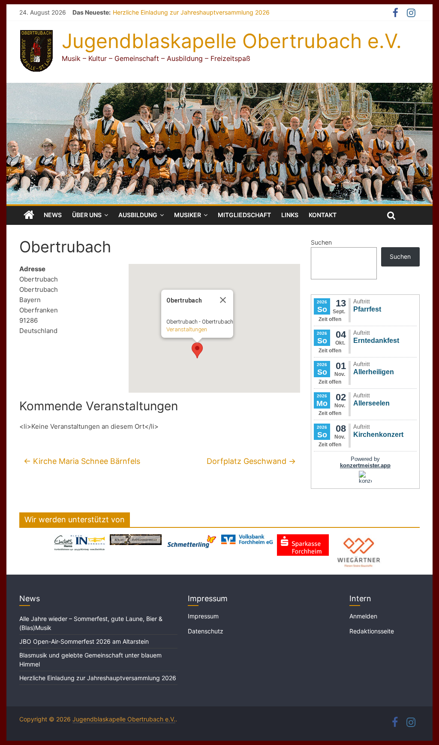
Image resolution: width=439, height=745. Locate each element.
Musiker (187, 214)
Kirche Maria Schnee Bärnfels (82, 461)
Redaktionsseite (371, 631)
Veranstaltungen (186, 329)
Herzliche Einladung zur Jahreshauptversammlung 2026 (191, 12)
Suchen (321, 242)
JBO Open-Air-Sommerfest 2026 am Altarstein (84, 641)
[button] (197, 350)
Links (289, 214)
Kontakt (323, 214)
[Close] (223, 300)
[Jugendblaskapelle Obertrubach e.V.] (219, 88)
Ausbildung (137, 214)
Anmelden (363, 616)
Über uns (87, 214)
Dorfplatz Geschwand (251, 461)
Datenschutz (205, 631)
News (53, 214)
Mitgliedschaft (244, 214)
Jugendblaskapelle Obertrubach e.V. (232, 41)
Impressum (203, 616)
